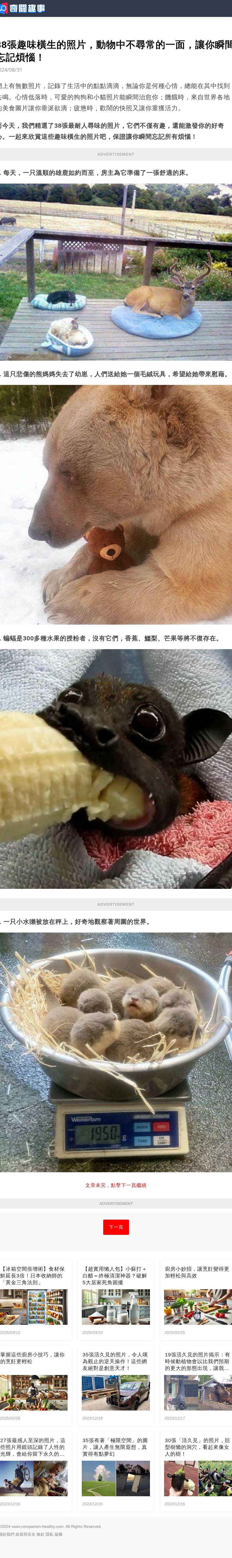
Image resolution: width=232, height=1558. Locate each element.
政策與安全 (25, 1534)
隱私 (49, 1534)
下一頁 (116, 1227)
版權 (59, 1534)
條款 (40, 1534)
